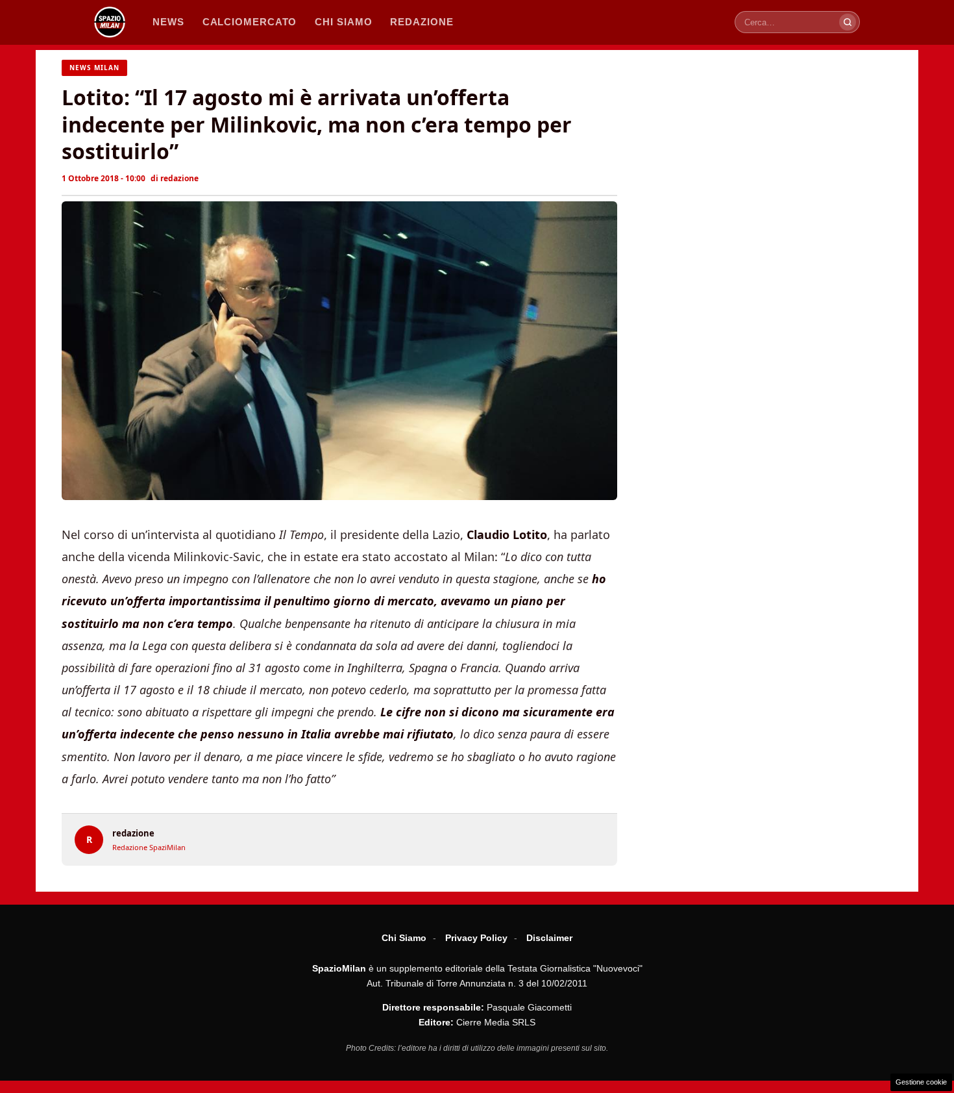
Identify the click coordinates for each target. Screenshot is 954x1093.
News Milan (94, 67)
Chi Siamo (404, 938)
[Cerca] (847, 22)
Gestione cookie (921, 1082)
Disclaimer (549, 938)
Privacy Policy (476, 938)
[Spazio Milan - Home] (109, 22)
